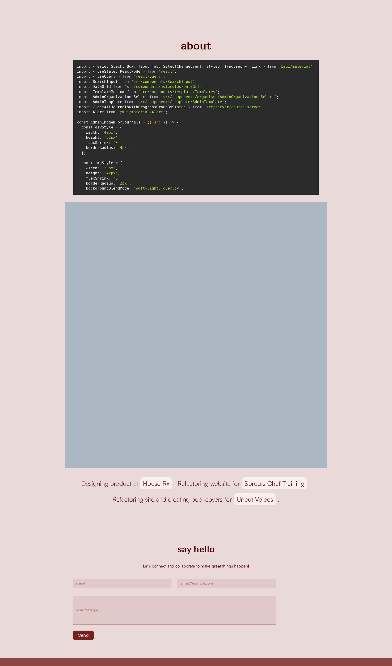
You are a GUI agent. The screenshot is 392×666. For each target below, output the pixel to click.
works (265, 8)
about (283, 8)
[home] (97, 9)
